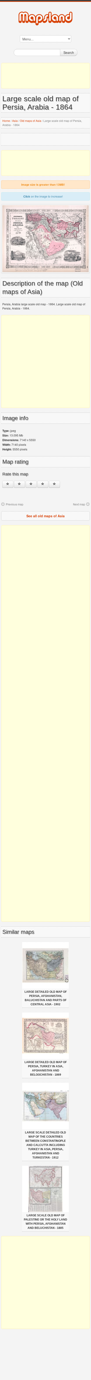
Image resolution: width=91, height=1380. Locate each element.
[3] (31, 484)
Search (68, 52)
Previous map (14, 504)
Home (6, 121)
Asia (15, 121)
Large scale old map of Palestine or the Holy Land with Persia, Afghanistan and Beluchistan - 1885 (45, 1222)
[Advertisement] (45, 75)
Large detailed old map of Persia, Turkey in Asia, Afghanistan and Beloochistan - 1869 (45, 1068)
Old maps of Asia (30, 121)
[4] (42, 484)
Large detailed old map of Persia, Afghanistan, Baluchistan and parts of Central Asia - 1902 (45, 998)
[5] (54, 484)
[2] (19, 484)
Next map (79, 504)
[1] (7, 484)
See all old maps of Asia (45, 516)
